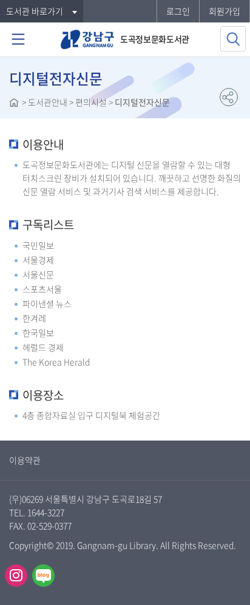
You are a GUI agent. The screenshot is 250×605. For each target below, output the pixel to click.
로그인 (178, 11)
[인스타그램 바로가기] (16, 575)
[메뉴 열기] (18, 39)
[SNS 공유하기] (229, 97)
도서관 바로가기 (34, 11)
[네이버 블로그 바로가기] (43, 575)
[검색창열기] (233, 39)
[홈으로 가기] (14, 103)
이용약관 (25, 460)
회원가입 (224, 11)
